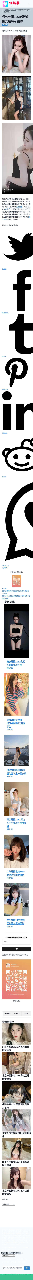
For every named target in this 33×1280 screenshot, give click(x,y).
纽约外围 (5, 24)
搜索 (3, 1265)
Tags (26, 1013)
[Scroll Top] (24, 1277)
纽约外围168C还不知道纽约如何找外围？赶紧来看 (16, 596)
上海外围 (10, 730)
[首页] (2, 10)
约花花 (7, 209)
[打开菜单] (29, 3)
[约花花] (11, 3)
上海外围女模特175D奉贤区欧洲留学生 (16, 723)
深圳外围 (10, 829)
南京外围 (10, 668)
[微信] (8, 1277)
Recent (16, 1013)
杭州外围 (10, 926)
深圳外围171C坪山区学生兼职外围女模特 (16, 823)
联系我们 (19, 207)
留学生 (5, 568)
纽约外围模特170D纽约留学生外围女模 (15, 590)
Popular (8, 1013)
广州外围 (10, 878)
